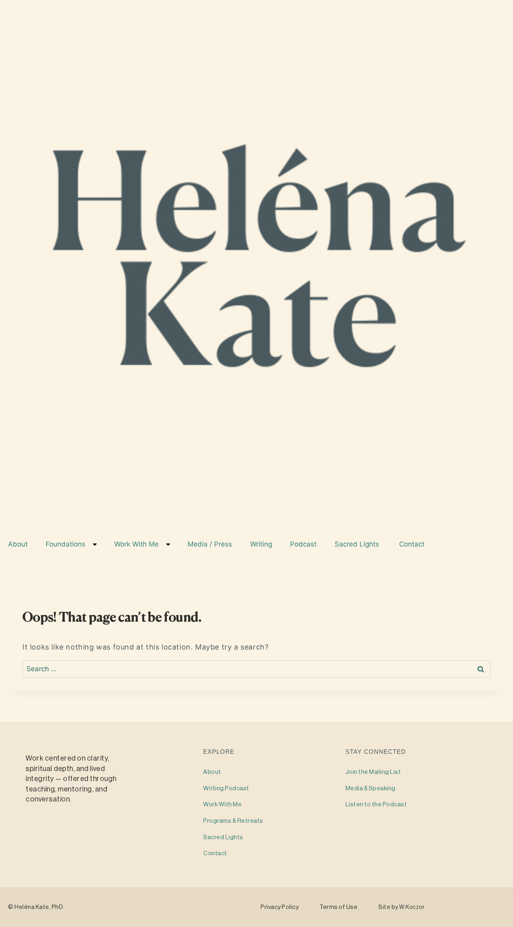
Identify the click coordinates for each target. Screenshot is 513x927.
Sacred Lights (359, 544)
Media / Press (211, 544)
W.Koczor (411, 907)
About (19, 544)
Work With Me (137, 544)
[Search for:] (256, 669)
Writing (262, 544)
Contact (412, 544)
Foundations (66, 544)
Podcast (304, 544)
